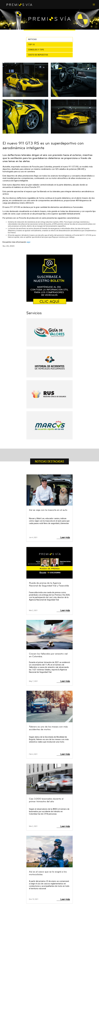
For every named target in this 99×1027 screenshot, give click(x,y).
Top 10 (31, 44)
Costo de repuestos (38, 55)
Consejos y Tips (36, 50)
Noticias (32, 39)
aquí (28, 242)
